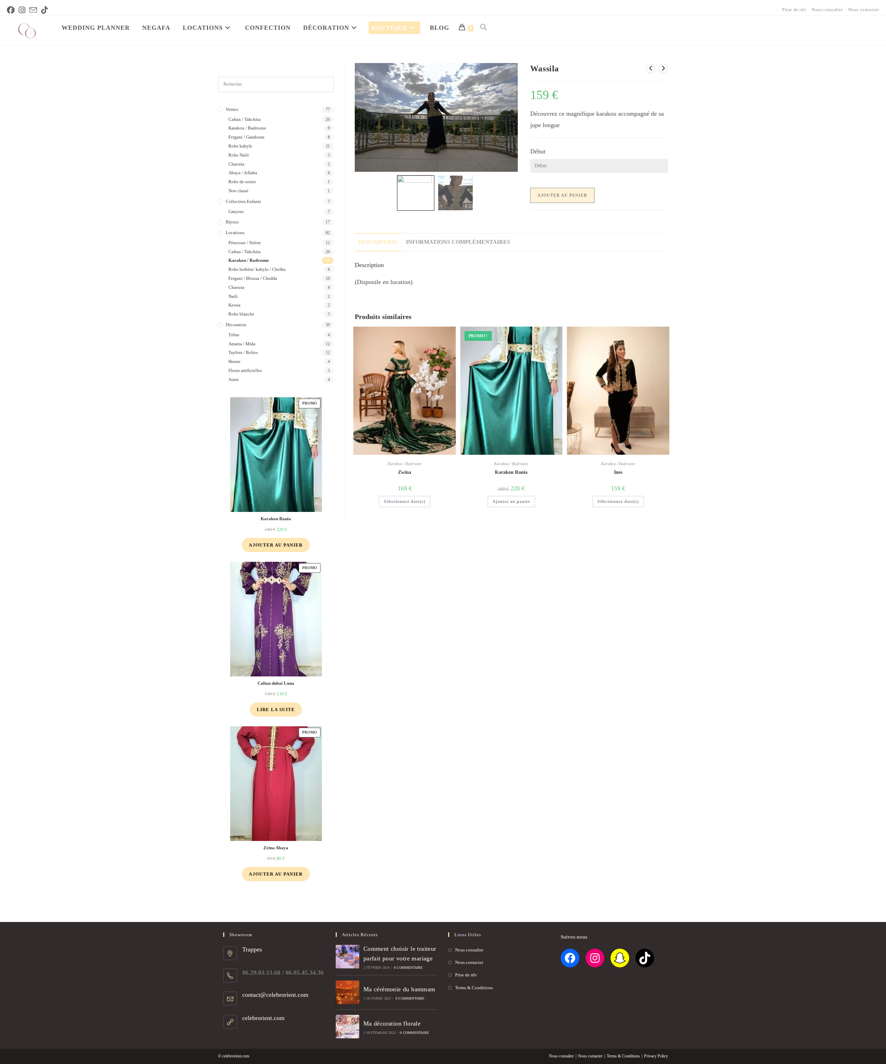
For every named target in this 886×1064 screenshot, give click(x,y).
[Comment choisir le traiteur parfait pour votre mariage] (347, 956)
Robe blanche (241, 314)
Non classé (238, 190)
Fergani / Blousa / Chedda (252, 278)
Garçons (236, 211)
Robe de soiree (242, 181)
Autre (233, 379)
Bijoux (232, 221)
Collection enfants (243, 201)
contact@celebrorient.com (275, 994)
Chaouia (236, 164)
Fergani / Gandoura (246, 137)
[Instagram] (595, 958)
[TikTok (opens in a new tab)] (44, 10)
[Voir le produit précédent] (651, 68)
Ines (618, 472)
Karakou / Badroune (405, 463)
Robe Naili (238, 155)
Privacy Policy (656, 1056)
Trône (233, 334)
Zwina (404, 472)
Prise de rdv (794, 9)
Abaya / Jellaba (242, 172)
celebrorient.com (263, 1017)
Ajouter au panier (562, 195)
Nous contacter (863, 9)
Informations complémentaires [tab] (458, 242)
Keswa (234, 305)
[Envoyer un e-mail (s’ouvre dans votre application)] (33, 10)
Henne (234, 361)
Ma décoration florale (392, 1023)
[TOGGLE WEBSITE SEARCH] (483, 28)
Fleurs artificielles (245, 370)
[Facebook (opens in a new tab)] (12, 10)
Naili (233, 296)
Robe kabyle (240, 146)
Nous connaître (827, 9)
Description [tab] (377, 242)
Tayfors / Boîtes (243, 352)
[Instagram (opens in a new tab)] (22, 10)
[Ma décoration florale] (347, 1026)
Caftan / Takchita (244, 119)
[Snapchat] (620, 958)
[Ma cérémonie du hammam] (347, 992)
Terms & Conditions (474, 987)
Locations (235, 232)
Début (537, 151)
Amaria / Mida (241, 343)
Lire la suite (276, 709)
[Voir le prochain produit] (663, 68)
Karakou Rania (511, 472)
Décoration (236, 324)
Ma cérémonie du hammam (399, 989)
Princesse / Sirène (244, 242)
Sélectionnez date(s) (404, 501)
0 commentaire (408, 967)
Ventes (232, 109)
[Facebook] (570, 958)
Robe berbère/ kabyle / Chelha (257, 269)
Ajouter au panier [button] (511, 501)
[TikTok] (644, 958)
